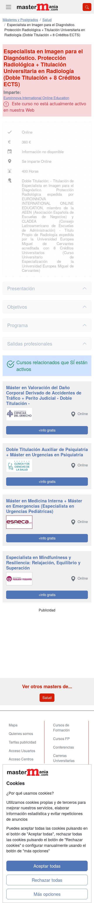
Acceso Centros (21, 758)
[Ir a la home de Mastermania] (37, 7)
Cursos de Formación (61, 727)
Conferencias (63, 747)
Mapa (13, 724)
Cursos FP (61, 738)
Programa (17, 325)
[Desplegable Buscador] (87, 7)
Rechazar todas (47, 880)
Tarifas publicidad (22, 742)
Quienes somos (21, 733)
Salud (47, 697)
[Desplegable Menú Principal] (8, 7)
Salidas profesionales (29, 343)
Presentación (21, 288)
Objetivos (17, 306)
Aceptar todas (47, 866)
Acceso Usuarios (22, 750)
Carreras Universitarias (64, 758)
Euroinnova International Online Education (36, 97)
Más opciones (47, 894)
